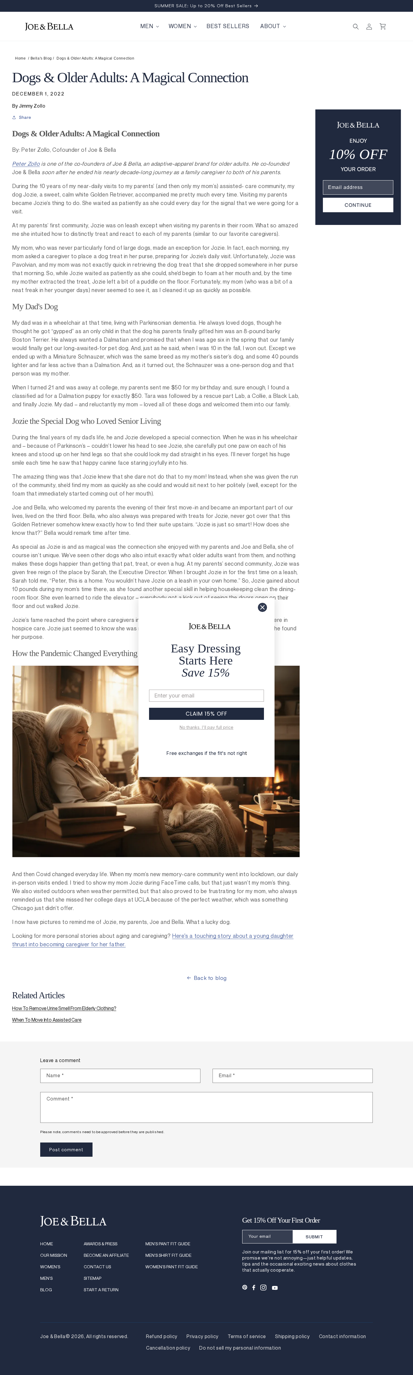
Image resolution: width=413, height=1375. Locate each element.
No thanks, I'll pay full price (206, 727)
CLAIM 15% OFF (206, 713)
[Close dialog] (262, 607)
